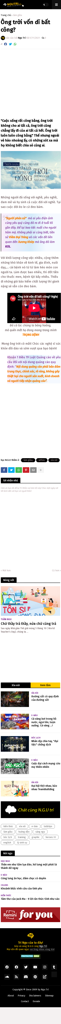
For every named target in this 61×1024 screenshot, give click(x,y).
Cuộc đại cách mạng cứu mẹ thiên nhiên (45, 765)
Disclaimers (35, 995)
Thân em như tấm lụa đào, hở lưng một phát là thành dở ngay (29, 866)
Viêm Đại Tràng (18, 237)
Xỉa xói (16, 685)
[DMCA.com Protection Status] (30, 957)
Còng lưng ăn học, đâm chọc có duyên (23, 878)
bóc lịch (7, 837)
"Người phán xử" (16, 218)
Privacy (21, 995)
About (11, 995)
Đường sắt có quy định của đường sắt (45, 698)
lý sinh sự (22, 842)
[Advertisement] (30, 84)
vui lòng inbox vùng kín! (42, 949)
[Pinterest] (26, 470)
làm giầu (17, 15)
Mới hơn (6, 570)
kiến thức (8, 826)
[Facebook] (5, 44)
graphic (36, 837)
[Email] (33, 470)
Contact (25, 1001)
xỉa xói (54, 460)
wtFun (42, 460)
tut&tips (48, 826)
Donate (36, 1001)
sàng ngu (40, 831)
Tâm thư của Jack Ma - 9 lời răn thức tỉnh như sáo (30, 898)
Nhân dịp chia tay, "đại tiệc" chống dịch (44, 743)
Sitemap (49, 995)
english (7, 842)
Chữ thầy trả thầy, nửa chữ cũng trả (28, 624)
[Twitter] (10, 44)
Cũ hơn (55, 570)
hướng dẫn (23, 831)
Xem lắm (45, 685)
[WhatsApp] (15, 44)
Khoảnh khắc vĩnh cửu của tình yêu (21, 888)
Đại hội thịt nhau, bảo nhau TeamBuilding (44, 787)
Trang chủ (6, 15)
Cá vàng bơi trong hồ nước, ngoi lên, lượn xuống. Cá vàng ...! (43, 722)
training (22, 837)
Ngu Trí (45, 989)
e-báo (35, 826)
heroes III (51, 837)
